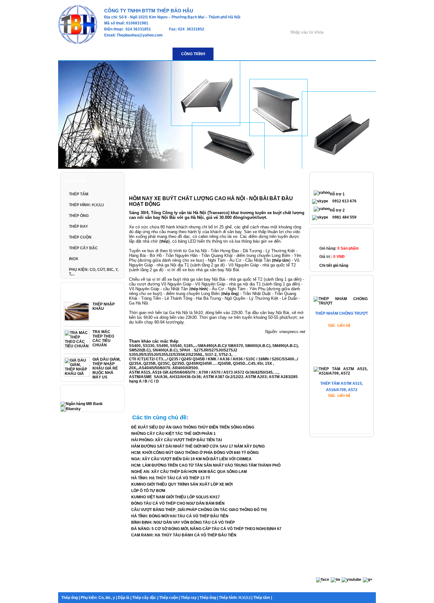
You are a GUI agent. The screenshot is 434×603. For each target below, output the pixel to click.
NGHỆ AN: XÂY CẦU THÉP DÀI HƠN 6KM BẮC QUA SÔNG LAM (189, 471)
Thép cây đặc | (145, 597)
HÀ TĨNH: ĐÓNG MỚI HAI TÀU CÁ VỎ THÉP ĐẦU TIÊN (179, 516)
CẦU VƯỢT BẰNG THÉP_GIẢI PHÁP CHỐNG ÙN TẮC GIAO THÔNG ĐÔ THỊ (199, 510)
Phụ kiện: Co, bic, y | (99, 597)
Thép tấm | (262, 597)
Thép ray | (190, 597)
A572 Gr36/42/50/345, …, (257, 372)
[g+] (367, 579)
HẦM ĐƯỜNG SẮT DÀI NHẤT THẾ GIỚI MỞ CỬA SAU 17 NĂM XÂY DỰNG (198, 446)
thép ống (230, 294)
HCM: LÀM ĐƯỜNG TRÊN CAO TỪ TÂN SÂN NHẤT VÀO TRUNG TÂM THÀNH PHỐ (206, 465)
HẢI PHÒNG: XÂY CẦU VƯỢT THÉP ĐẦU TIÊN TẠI (176, 440)
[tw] (335, 579)
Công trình (166, 181)
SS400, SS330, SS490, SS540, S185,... (163, 346)
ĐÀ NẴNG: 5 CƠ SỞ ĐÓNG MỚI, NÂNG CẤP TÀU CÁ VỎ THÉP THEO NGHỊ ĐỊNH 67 (206, 529)
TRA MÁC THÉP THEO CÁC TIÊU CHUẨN (103, 338)
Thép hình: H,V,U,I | (235, 597)
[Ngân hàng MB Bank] (82, 404)
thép (164, 241)
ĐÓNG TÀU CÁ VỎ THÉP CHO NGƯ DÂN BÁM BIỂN (178, 503)
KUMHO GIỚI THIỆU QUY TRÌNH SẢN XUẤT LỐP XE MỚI (182, 484)
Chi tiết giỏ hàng (333, 265)
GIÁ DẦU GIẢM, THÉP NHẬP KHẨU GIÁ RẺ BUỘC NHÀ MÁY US (106, 368)
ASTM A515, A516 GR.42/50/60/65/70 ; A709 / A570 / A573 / (182, 372)
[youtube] (351, 579)
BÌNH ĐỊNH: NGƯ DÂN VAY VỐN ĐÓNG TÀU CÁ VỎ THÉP (183, 522)
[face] (322, 579)
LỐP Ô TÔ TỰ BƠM (148, 490)
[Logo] (77, 42)
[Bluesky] (71, 409)
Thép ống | (70, 597)
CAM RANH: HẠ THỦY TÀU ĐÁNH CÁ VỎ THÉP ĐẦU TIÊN (183, 535)
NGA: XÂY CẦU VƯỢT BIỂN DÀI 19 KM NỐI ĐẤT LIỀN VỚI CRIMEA (191, 459)
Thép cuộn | (169, 597)
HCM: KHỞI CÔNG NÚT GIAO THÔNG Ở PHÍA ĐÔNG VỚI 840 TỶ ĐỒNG (195, 452)
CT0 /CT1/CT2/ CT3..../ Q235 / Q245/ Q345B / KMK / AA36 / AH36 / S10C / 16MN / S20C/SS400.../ (213, 359)
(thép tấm (280, 260)
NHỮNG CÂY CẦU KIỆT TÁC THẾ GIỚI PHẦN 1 (173, 433)
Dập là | (124, 597)
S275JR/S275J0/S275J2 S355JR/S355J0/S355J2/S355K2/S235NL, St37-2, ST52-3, (183, 352)
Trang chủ (140, 181)
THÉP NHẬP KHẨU (103, 306)
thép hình (198, 289)
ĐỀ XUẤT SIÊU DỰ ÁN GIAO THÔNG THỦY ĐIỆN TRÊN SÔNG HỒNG (192, 427)
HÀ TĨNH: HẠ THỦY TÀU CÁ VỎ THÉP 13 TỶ (170, 478)
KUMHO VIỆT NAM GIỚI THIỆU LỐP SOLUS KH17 (175, 497)
